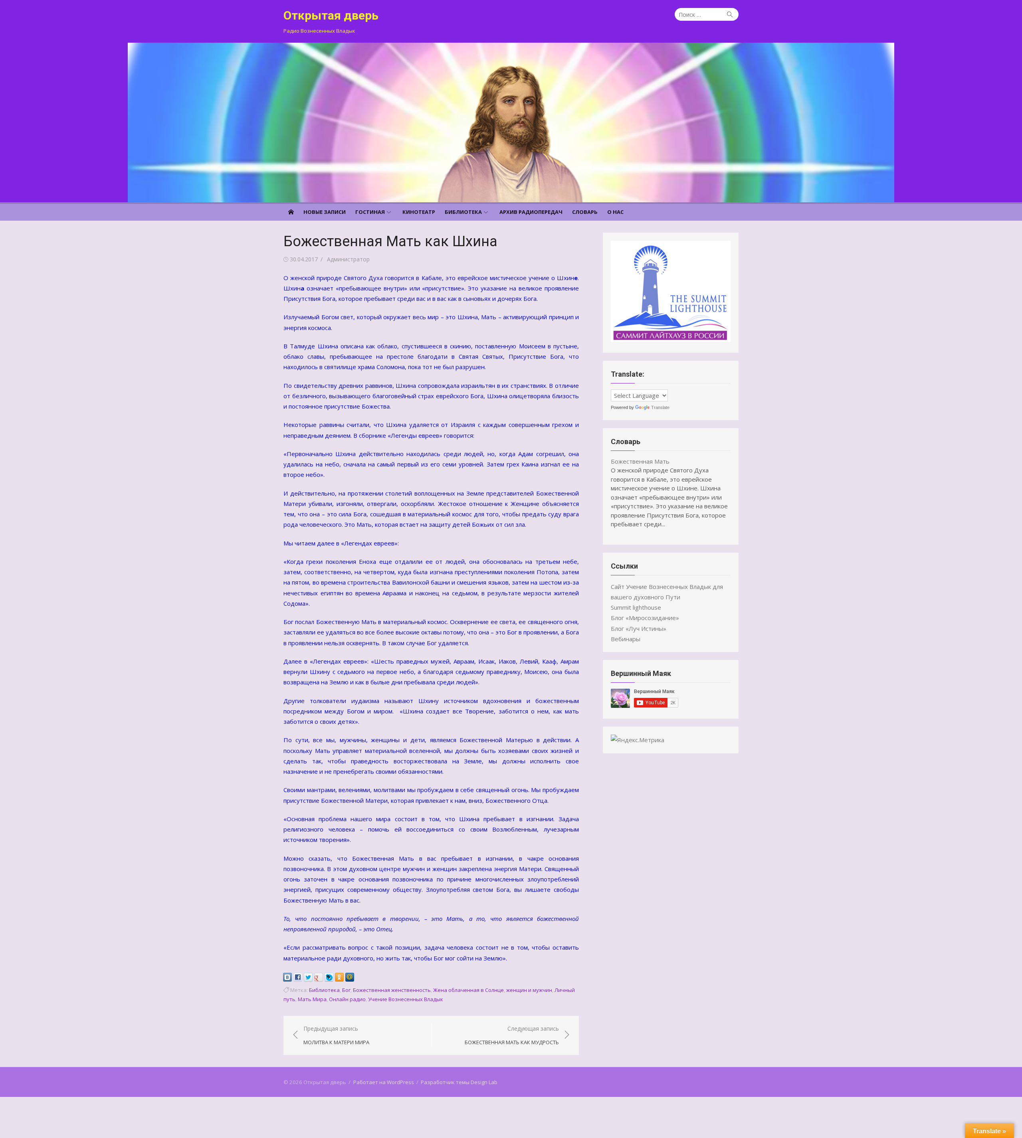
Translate (660, 407)
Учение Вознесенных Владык (405, 999)
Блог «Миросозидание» (645, 618)
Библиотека (463, 211)
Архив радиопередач (530, 211)
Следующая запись (512, 1035)
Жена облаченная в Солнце (468, 990)
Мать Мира (312, 999)
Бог (346, 990)
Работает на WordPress (383, 1082)
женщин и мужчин (529, 990)
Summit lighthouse (636, 607)
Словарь (585, 211)
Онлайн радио (347, 999)
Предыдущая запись (336, 1035)
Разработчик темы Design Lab (459, 1082)
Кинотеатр (418, 211)
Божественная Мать (640, 461)
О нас (615, 211)
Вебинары (625, 639)
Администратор (348, 259)
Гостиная (370, 211)
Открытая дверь (330, 15)
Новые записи (324, 211)
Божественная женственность (392, 990)
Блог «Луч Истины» (638, 628)
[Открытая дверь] (511, 122)
